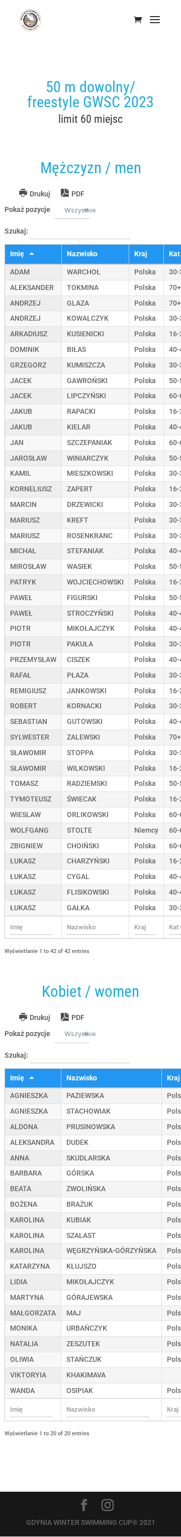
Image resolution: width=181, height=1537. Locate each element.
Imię (17, 254)
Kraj (140, 254)
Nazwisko (82, 254)
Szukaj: (17, 231)
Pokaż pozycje (48, 210)
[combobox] (71, 210)
